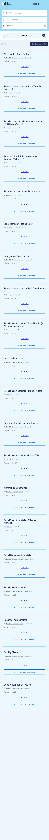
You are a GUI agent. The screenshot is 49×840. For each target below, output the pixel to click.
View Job (25, 67)
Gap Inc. (9, 163)
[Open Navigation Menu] (45, 4)
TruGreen (9, 195)
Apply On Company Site (24, 74)
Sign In (36, 4)
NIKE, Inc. (9, 128)
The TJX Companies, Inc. (14, 58)
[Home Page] (8, 4)
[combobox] (26, 13)
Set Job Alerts (37, 44)
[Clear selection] (45, 26)
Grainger (9, 93)
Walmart (9, 228)
